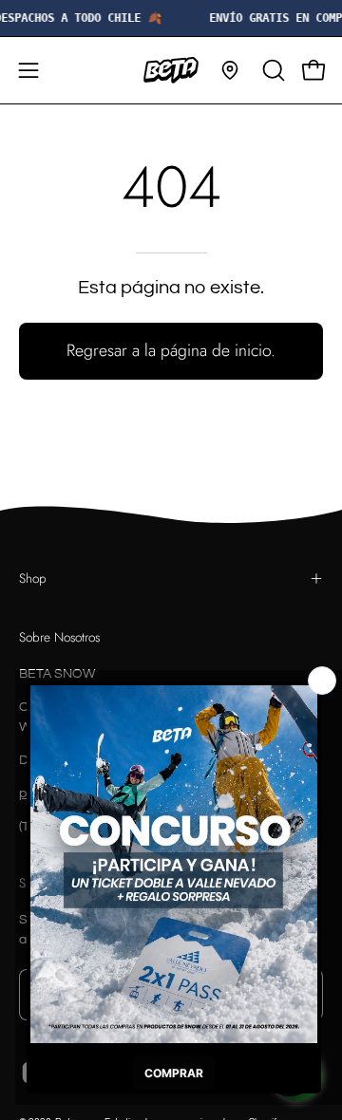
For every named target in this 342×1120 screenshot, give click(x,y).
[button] (271, 70)
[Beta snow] (171, 70)
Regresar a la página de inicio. (171, 350)
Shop (33, 578)
